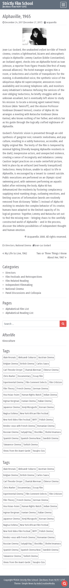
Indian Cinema (50, 394)
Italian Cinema (44, 401)
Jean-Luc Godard (43, 245)
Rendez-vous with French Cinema (19, 426)
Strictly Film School (18, 3)
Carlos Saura (43, 363)
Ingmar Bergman (11, 401)
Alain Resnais (9, 357)
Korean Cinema (46, 407)
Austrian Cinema (46, 357)
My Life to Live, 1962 (16, 253)
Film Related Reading (17, 280)
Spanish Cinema (10, 438)
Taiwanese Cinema (12, 444)
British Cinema (27, 363)
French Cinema (24, 388)
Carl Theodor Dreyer (13, 370)
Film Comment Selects (36, 382)
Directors (11, 272)
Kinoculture (9, 340)
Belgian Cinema (10, 363)
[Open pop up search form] (64, 583)
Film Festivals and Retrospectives (24, 276)
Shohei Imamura (53, 432)
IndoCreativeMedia (46, 583)
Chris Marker (9, 376)
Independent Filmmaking (19, 284)
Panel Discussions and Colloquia (23, 293)
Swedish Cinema (50, 438)
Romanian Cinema (45, 426)
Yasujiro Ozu (39, 450)
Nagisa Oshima (10, 413)
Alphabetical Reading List (19, 313)
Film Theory (8, 388)
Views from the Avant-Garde (16, 450)
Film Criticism (55, 382)
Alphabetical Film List (17, 308)
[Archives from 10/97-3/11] (52, 580)
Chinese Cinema (50, 370)
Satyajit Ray (26, 432)
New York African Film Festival (34, 413)
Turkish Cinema (30, 444)
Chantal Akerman (33, 370)
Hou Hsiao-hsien (11, 394)
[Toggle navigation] (63, 5)
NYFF (34, 419)
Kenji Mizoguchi (29, 407)
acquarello (52, 22)
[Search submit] (63, 324)
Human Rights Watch (31, 394)
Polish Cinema (46, 419)
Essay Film (38, 376)
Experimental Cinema (13, 382)
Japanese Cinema (11, 407)
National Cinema (15, 288)
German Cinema (40, 388)
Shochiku (38, 432)
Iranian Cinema (29, 401)
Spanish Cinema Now (31, 438)
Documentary (24, 376)
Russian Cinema (10, 432)
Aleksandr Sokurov (27, 357)
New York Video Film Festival (16, 419)
